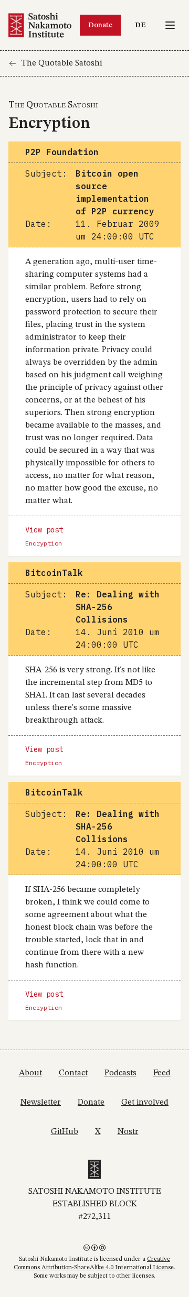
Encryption (43, 543)
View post (44, 530)
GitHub (64, 1132)
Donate (100, 25)
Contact (73, 1073)
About (30, 1073)
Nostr (128, 1132)
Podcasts (120, 1073)
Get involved (145, 1102)
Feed (162, 1073)
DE (142, 25)
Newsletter (40, 1102)
